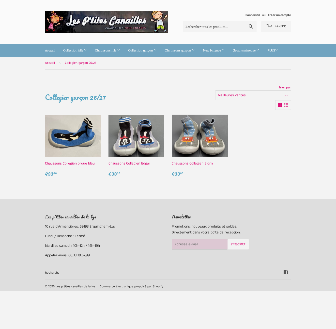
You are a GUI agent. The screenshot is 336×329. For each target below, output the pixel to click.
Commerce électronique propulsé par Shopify (131, 286)
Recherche (52, 272)
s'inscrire (238, 244)
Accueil (50, 50)
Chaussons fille (106, 50)
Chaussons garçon (178, 50)
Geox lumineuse (244, 50)
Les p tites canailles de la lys (75, 286)
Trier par (285, 87)
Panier (280, 26)
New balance (212, 50)
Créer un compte (279, 15)
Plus (271, 50)
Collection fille (73, 50)
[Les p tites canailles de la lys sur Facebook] (286, 272)
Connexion (252, 15)
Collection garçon (141, 50)
